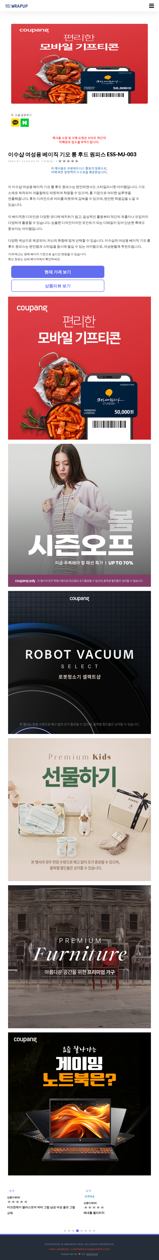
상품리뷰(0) (13, 1202)
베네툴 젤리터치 (17, 1212)
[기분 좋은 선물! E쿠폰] (79, 63)
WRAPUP (92, 1254)
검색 (11, 1190)
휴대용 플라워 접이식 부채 (100, 1212)
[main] (16, 5)
